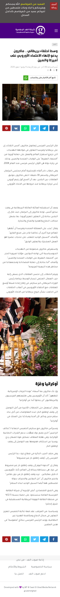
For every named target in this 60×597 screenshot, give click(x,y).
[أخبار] (5, 45)
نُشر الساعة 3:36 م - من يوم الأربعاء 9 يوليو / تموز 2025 (34, 67)
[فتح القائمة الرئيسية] (56, 30)
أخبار (54, 44)
